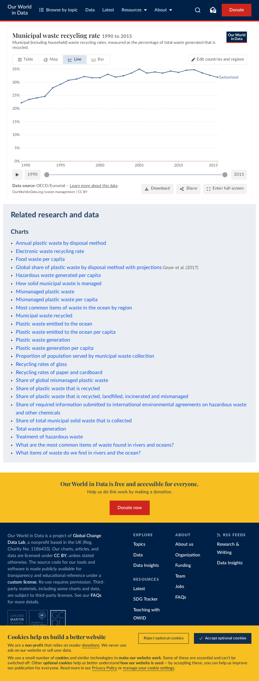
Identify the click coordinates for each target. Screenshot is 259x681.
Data (90, 10)
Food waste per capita (40, 259)
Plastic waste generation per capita (54, 348)
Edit (220, 59)
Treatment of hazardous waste (49, 436)
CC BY (82, 192)
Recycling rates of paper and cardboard (59, 372)
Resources (132, 10)
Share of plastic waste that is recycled (58, 388)
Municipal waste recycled (44, 315)
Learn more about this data (93, 186)
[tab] (26, 59)
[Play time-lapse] (17, 175)
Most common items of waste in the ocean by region (74, 307)
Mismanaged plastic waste (45, 291)
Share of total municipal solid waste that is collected (74, 420)
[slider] (47, 174)
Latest (108, 10)
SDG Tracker (145, 599)
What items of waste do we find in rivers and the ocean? (78, 452)
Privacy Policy (104, 668)
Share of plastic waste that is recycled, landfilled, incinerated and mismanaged (102, 396)
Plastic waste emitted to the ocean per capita (66, 332)
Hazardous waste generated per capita (58, 275)
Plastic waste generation (43, 340)
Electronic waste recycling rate (50, 251)
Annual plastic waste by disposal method (61, 243)
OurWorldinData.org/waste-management (43, 192)
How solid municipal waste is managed (58, 283)
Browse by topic (62, 10)
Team (180, 576)
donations (90, 645)
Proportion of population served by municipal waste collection (85, 356)
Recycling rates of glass (41, 364)
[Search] (198, 10)
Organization (187, 555)
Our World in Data (20, 9)
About (160, 10)
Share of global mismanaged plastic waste (62, 380)
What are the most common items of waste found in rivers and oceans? (95, 445)
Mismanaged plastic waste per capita (57, 299)
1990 (32, 175)
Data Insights (146, 565)
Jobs (179, 586)
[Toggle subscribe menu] (213, 10)
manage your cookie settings (148, 668)
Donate (236, 10)
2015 (239, 175)
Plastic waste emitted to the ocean (54, 323)
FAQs (96, 595)
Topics (139, 544)
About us (184, 544)
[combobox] (198, 10)
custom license (22, 582)
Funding (183, 565)
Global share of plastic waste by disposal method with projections (89, 267)
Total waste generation (41, 428)
